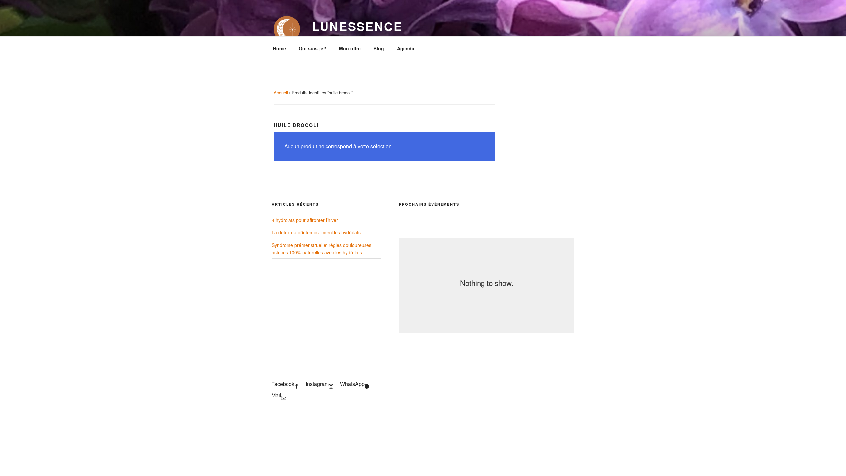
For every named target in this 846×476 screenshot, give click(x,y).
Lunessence (357, 26)
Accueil (281, 92)
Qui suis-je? (312, 48)
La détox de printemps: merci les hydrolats (316, 232)
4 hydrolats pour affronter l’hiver (305, 220)
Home (279, 48)
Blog (378, 48)
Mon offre (350, 48)
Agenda (405, 48)
